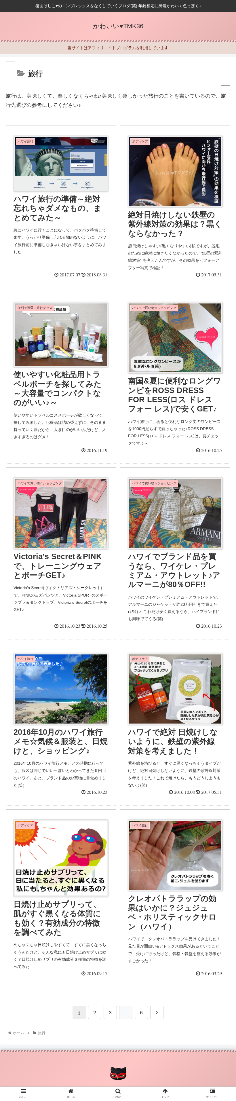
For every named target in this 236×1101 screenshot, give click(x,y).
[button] (218, 708)
